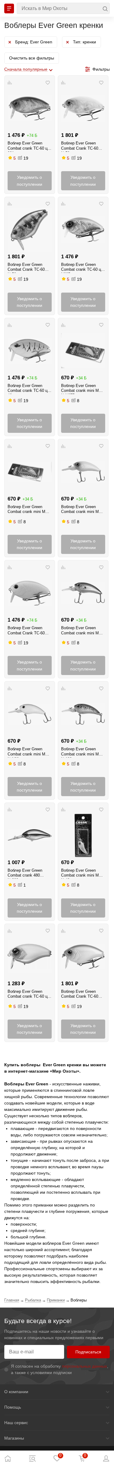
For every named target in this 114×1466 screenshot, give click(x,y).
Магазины (14, 1438)
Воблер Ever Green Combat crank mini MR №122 (81, 752)
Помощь (12, 1407)
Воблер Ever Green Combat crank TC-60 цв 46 (29, 389)
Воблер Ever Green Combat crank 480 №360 (25, 873)
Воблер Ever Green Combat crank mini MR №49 (81, 873)
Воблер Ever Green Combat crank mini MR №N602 (81, 510)
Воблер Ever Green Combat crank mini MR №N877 (81, 389)
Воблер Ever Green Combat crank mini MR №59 (28, 510)
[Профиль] (106, 1458)
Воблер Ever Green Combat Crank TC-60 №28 (26, 631)
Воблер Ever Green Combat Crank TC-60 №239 (79, 994)
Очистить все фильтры (31, 58)
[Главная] (7, 1458)
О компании (16, 1391)
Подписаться (88, 1351)
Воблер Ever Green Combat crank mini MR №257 (81, 631)
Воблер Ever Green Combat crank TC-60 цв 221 (29, 146)
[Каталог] (32, 1458)
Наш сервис (16, 1422)
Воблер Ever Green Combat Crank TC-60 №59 (79, 146)
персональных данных (84, 1366)
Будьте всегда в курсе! (38, 1320)
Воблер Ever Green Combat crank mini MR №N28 (28, 752)
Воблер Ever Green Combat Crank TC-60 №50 (26, 268)
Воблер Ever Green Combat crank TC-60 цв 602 (29, 994)
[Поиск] (63, 8)
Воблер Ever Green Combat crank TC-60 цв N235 (82, 268)
